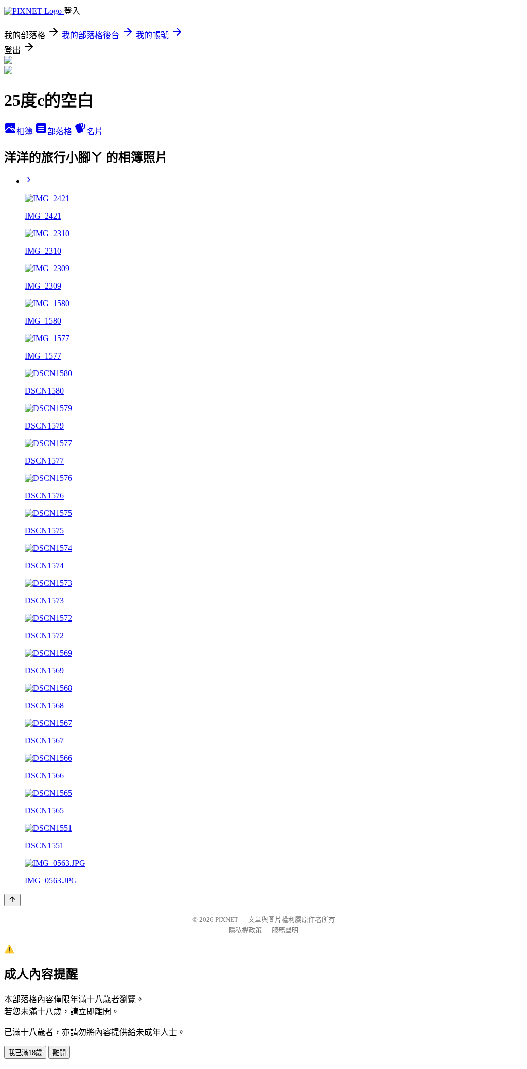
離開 (59, 1053)
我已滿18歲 (25, 1053)
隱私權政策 (245, 930)
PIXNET (226, 919)
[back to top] (12, 900)
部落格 (60, 131)
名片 (94, 131)
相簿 (25, 131)
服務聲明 (285, 930)
